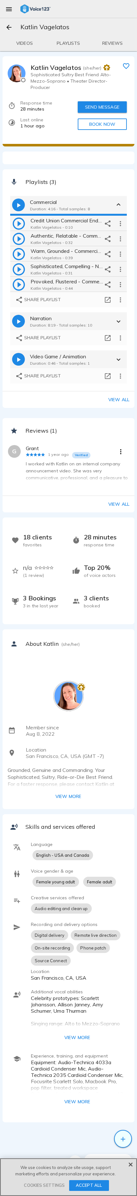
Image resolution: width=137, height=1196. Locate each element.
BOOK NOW (102, 124)
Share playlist (42, 299)
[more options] (120, 223)
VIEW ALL (118, 504)
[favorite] (126, 65)
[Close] (130, 1164)
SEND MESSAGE (102, 107)
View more (68, 796)
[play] (18, 223)
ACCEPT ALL (89, 1185)
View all (118, 399)
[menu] (9, 9)
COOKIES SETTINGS (44, 1185)
